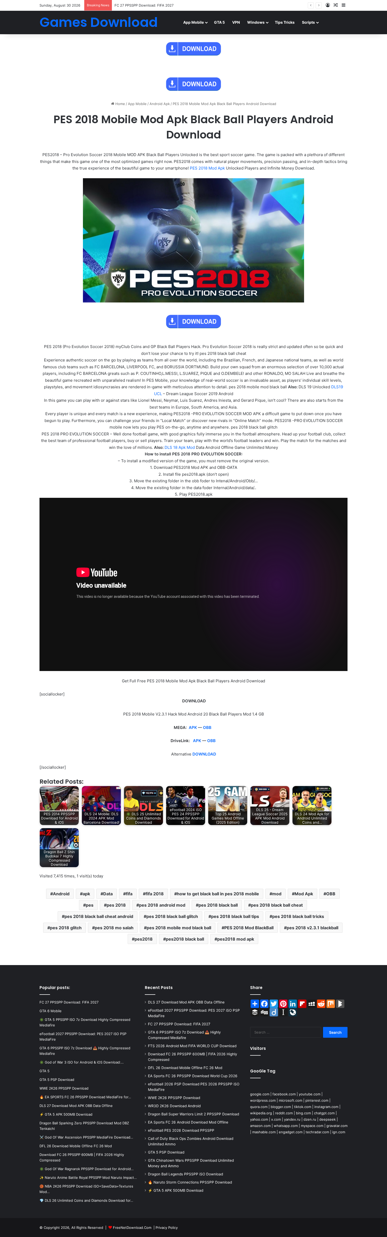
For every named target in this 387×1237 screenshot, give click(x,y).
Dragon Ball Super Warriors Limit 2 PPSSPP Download (193, 1114)
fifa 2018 (155, 893)
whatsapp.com (286, 1126)
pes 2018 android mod (162, 905)
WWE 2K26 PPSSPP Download (174, 1098)
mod (276, 893)
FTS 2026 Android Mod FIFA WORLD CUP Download (192, 1046)
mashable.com (264, 1132)
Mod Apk (304, 893)
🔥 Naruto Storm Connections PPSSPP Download (190, 1182)
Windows (256, 22)
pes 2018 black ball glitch (172, 916)
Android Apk (160, 104)
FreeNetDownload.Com (132, 1227)
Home (119, 104)
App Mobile (193, 22)
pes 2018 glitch (66, 927)
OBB (207, 727)
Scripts (308, 22)
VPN (236, 22)
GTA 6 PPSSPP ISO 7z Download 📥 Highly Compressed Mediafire (168, 5)
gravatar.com (337, 1126)
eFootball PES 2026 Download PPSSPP (181, 1130)
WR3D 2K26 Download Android (174, 1106)
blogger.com (281, 1107)
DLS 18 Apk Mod (180, 447)
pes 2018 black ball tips (235, 916)
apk (86, 893)
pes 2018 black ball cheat (277, 905)
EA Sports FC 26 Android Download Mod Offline (188, 1122)
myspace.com (312, 1126)
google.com (259, 1094)
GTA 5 (219, 22)
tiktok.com (302, 1107)
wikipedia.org (261, 1113)
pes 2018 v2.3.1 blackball (312, 927)
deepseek (327, 1119)
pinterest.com (316, 1100)
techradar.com (317, 1132)
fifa (129, 893)
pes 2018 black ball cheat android (98, 916)
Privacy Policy (167, 1227)
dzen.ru (310, 1119)
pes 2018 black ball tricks (298, 916)
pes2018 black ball (185, 939)
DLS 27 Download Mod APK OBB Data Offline (186, 1002)
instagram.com (326, 1107)
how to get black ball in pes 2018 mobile (218, 893)
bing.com (303, 1113)
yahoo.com (259, 1119)
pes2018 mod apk (235, 939)
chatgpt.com (324, 1113)
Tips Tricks (285, 22)
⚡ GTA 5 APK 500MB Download (175, 1190)
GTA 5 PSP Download (166, 1152)
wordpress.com (263, 1100)
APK (193, 727)
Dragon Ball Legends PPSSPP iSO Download (185, 1174)
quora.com (258, 1107)
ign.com (338, 1132)
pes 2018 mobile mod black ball (179, 927)
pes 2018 (116, 905)
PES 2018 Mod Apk (207, 168)
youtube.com (309, 1094)
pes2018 (144, 939)
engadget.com (290, 1132)
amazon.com (260, 1126)
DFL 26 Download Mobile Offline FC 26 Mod (185, 1068)
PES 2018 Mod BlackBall (249, 927)
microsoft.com (290, 1100)
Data (108, 893)
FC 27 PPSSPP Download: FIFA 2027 (179, 1024)
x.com (276, 1119)
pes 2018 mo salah (114, 927)
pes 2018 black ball (218, 905)
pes (89, 905)
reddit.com (284, 1113)
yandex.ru (292, 1119)
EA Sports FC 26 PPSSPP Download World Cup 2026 (192, 1076)
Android (61, 893)
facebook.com (284, 1094)
